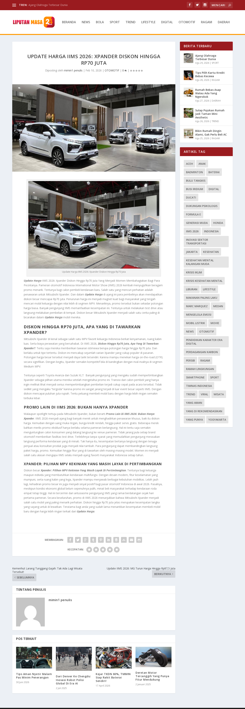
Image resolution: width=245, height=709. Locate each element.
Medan (218, 306)
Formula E (193, 214)
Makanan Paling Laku (201, 297)
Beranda (69, 22)
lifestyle (209, 289)
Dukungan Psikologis (201, 206)
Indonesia (211, 231)
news (190, 331)
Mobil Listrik (195, 323)
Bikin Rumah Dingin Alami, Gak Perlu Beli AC (211, 132)
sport (214, 377)
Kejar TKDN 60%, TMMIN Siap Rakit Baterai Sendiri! (113, 677)
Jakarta (192, 252)
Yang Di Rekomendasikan (204, 411)
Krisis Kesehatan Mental (204, 281)
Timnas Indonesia (199, 386)
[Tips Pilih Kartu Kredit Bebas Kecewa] (188, 75)
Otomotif (206, 331)
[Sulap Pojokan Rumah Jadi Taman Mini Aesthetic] (188, 113)
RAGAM (206, 22)
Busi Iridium (194, 189)
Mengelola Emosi (198, 314)
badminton (194, 172)
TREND (131, 22)
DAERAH (224, 22)
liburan (191, 289)
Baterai (214, 172)
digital (214, 189)
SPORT (115, 22)
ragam (205, 360)
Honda (218, 223)
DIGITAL (167, 22)
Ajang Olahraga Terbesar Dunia (48, 5)
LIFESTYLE (148, 22)
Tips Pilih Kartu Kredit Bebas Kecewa (210, 74)
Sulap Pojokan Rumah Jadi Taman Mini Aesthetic (210, 113)
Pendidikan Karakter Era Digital (204, 341)
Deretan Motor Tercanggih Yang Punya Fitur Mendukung (152, 676)
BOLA (100, 22)
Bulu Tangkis (195, 180)
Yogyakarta (217, 419)
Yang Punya (194, 419)
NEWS (86, 22)
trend (190, 394)
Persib (190, 360)
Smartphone (195, 377)
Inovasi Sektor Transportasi (197, 241)
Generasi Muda (197, 223)
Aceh (189, 163)
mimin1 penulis (73, 70)
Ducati (191, 197)
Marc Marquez (197, 306)
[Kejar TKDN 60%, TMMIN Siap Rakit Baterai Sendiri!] (114, 657)
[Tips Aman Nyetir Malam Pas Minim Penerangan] (34, 657)
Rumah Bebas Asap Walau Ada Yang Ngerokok (208, 93)
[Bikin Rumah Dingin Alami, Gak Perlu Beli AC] (188, 133)
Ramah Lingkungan (200, 369)
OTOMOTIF (187, 22)
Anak (202, 163)
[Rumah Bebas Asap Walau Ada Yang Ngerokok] (188, 92)
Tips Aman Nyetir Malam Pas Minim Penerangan (34, 675)
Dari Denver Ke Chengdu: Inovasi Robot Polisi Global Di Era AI (73, 679)
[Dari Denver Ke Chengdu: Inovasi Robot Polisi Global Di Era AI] (74, 659)
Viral (204, 394)
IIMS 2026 (192, 231)
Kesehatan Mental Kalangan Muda (200, 262)
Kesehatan (211, 252)
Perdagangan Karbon (202, 352)
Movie (215, 323)
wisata (219, 394)
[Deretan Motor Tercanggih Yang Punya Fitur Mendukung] (154, 657)
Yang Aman (194, 403)
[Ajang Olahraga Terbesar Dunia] (188, 58)
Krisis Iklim (194, 272)
